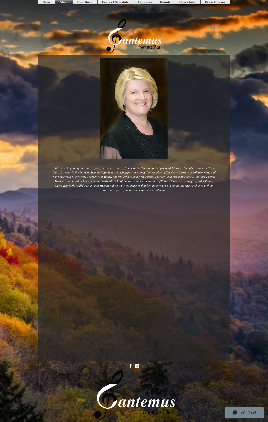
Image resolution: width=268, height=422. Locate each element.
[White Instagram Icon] (137, 366)
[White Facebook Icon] (130, 366)
